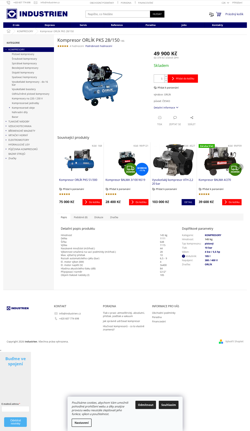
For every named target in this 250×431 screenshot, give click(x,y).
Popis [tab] (64, 217)
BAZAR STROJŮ (16, 153)
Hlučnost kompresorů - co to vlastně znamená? (123, 328)
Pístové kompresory (23, 54)
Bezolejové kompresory (25, 67)
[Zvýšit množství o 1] (166, 77)
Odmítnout (145, 405)
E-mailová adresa (10, 404)
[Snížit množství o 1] (166, 81)
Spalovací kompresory (24, 77)
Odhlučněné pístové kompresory (30, 93)
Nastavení (82, 423)
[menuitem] (16, 25)
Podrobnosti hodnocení (98, 46)
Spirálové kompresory (24, 63)
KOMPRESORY (16, 49)
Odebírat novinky (15, 422)
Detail (188, 202)
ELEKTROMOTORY (18, 139)
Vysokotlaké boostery (24, 89)
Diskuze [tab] (98, 217)
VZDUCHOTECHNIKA (19, 126)
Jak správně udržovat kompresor (121, 321)
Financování (145, 2)
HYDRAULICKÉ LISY (19, 144)
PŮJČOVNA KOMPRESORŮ (23, 149)
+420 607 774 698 (69, 318)
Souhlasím (168, 405)
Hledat (157, 14)
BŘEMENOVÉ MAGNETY (21, 130)
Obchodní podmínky (102, 2)
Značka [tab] (114, 217)
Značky (12, 158)
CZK (224, 2)
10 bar (208, 247)
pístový (209, 243)
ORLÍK (208, 264)
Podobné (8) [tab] (80, 217)
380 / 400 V (211, 260)
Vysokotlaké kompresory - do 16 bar (30, 83)
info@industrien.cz (70, 313)
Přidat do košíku (185, 78)
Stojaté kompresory (23, 72)
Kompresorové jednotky (25, 103)
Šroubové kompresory (24, 58)
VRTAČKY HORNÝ (18, 135)
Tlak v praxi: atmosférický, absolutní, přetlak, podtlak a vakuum (124, 314)
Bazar (15, 116)
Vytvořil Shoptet (234, 341)
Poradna (126, 2)
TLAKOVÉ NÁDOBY (18, 121)
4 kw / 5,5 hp (212, 251)
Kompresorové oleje (23, 107)
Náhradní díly (20, 112)
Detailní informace (164, 107)
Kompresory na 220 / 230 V (27, 98)
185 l (207, 256)
